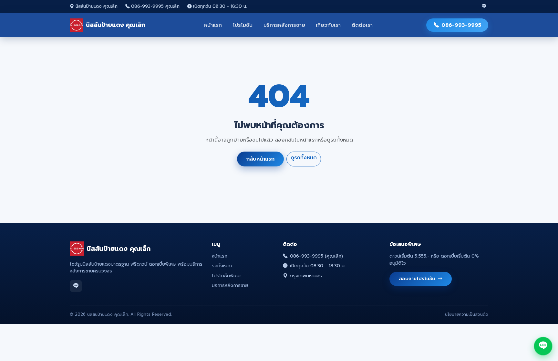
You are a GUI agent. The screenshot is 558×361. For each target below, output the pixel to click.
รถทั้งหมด (222, 265)
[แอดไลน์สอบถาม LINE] (543, 346)
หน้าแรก (213, 25)
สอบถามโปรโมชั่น (418, 278)
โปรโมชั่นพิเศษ (226, 275)
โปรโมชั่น (243, 25)
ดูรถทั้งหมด (304, 157)
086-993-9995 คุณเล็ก (155, 6)
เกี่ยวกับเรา (328, 25)
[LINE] (484, 6)
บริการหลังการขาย (284, 25)
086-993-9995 (461, 25)
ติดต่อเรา (362, 25)
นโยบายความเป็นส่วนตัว (466, 314)
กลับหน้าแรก (260, 159)
